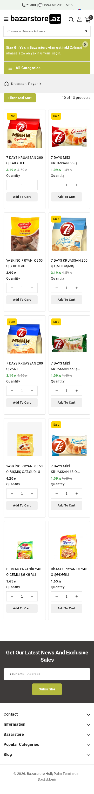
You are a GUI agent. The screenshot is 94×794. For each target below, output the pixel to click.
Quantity (13, 175)
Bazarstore (36, 774)
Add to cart (22, 197)
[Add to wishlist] (39, 116)
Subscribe (47, 689)
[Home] (6, 83)
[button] (6, 20)
